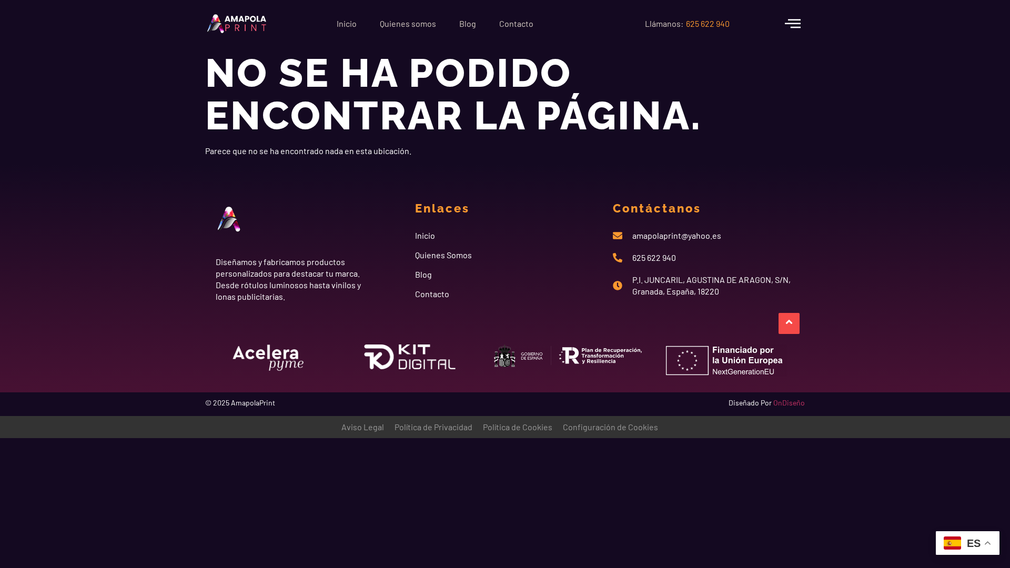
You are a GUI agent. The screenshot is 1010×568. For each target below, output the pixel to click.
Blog (467, 23)
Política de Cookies (517, 427)
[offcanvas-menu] (793, 23)
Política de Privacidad (433, 427)
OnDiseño (789, 402)
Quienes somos (408, 23)
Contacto (516, 23)
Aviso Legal (362, 427)
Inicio (347, 23)
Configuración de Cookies (610, 427)
